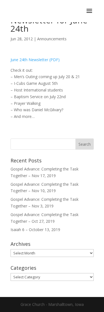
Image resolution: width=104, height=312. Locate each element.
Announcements (52, 38)
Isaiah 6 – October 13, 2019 (35, 229)
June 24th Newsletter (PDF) (35, 59)
